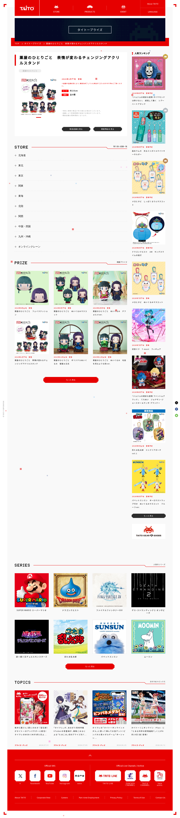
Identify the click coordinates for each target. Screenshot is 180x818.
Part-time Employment (89, 797)
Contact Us (160, 797)
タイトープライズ (32, 43)
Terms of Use (139, 797)
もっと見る (71, 380)
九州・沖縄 (24, 236)
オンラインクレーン (29, 246)
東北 (20, 165)
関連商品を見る (107, 129)
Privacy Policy (116, 797)
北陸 (20, 206)
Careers (64, 797)
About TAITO (152, 3)
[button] (38, 117)
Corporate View (43, 797)
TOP (17, 43)
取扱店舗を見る (76, 129)
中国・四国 (24, 226)
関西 (20, 216)
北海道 (22, 155)
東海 (20, 196)
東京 (20, 175)
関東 (20, 185)
